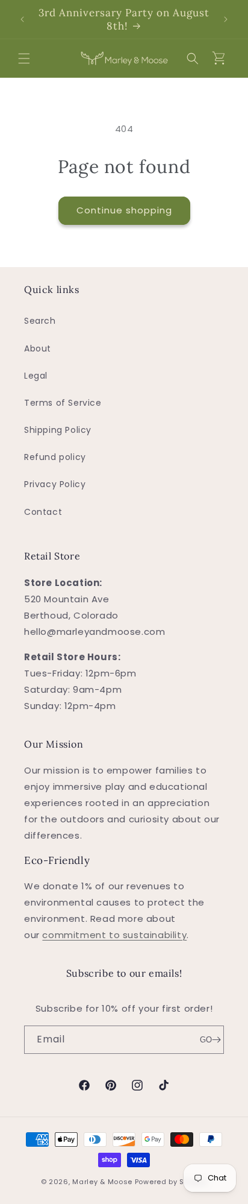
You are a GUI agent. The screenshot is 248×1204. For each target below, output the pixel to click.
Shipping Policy (57, 430)
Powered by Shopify (171, 1182)
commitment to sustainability (114, 934)
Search (40, 321)
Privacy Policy (54, 484)
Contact (43, 512)
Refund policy (55, 457)
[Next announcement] (225, 19)
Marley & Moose (102, 1182)
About (37, 348)
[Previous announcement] (22, 19)
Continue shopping (124, 210)
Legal (36, 376)
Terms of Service (63, 403)
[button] (24, 58)
